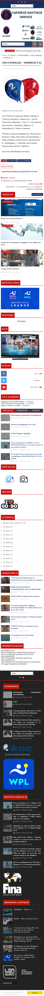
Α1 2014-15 (8, 527)
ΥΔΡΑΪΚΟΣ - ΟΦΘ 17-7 (23, 910)
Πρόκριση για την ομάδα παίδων (13, 402)
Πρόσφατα (8, 410)
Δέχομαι (34, 993)
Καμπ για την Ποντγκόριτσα (11, 218)
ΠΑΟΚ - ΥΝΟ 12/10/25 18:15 (26, 919)
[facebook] (18, 2)
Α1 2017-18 (8, 539)
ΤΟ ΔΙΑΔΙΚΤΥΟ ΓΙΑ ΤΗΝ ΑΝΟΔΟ (22, 635)
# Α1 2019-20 (11, 161)
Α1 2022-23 (8, 558)
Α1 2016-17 (8, 535)
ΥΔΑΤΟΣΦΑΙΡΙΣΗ (23, 55)
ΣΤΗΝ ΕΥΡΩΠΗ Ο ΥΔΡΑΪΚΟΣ (21, 434)
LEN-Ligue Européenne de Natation (14, 664)
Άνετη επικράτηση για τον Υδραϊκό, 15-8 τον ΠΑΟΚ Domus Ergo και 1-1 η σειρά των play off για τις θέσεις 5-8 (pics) (27, 445)
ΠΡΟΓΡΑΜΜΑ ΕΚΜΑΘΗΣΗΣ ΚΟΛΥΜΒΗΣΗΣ (26, 415)
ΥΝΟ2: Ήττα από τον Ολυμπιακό (13, 403)
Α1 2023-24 (8, 562)
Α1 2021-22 (8, 554)
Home (4, 55)
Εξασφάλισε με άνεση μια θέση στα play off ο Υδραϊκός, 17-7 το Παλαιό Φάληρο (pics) (27, 828)
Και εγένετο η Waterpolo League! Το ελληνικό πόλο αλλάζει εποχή (24, 957)
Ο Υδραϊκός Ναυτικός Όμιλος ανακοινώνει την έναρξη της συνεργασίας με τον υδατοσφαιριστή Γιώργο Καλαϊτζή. (27, 722)
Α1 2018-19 (8, 543)
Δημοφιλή (22, 410)
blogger (15, 983)
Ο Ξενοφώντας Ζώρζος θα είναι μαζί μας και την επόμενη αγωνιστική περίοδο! (26, 930)
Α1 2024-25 (8, 566)
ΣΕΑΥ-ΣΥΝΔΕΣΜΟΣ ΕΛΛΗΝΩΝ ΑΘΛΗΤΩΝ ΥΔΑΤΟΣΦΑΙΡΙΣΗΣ (16, 659)
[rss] (25, 2)
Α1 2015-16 (8, 531)
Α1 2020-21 (8, 551)
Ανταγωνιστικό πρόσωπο (10, 269)
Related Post (8, 195)
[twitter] (22, 2)
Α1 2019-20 (11, 55)
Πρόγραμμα (21, 321)
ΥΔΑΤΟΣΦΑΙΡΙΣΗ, (17, 69)
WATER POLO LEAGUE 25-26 (14, 523)
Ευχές (15, 702)
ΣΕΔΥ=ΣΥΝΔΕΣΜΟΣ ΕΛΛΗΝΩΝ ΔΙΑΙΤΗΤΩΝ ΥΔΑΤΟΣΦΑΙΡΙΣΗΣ (17, 655)
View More (38, 194)
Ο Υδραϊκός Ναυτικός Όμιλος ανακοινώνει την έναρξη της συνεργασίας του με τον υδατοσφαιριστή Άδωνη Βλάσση (27, 734)
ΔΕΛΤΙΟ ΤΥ (39, 51)
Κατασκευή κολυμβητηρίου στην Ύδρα (20, 51)
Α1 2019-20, (8, 69)
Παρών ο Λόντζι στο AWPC (11, 405)
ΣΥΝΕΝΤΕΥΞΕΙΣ (7, 252)
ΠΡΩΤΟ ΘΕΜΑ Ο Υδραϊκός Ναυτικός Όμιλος (25, 596)
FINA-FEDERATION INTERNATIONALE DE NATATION (20, 662)
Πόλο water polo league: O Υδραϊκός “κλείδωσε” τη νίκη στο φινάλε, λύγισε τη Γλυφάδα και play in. (27, 839)
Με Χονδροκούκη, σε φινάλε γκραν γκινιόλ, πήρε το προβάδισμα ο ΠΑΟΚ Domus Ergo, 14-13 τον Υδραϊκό (26, 456)
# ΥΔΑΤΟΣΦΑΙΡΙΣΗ (24, 161)
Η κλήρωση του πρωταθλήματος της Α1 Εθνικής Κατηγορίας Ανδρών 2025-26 (26, 948)
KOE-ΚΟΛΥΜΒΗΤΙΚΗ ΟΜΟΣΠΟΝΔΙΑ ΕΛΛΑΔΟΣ (18, 652)
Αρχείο (36, 410)
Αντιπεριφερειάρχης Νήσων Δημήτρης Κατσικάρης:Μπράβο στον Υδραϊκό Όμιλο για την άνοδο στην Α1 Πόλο (26, 608)
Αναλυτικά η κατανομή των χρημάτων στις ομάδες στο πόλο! (21, 243)
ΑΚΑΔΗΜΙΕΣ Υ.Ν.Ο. (8, 650)
